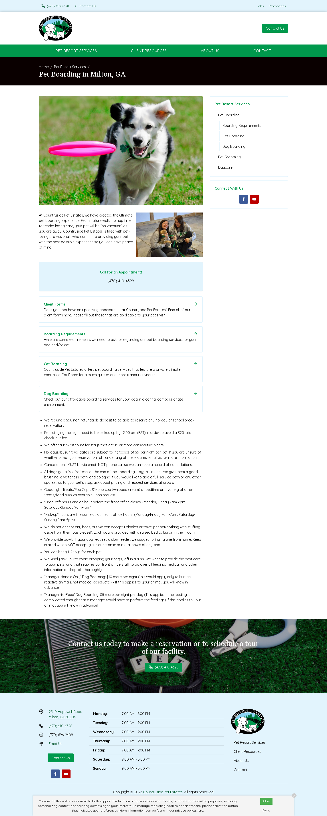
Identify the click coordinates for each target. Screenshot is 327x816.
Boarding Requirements (241, 125)
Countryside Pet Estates (163, 792)
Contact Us (275, 28)
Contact (262, 51)
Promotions (277, 6)
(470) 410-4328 (121, 280)
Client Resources (149, 51)
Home (44, 67)
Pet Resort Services (76, 51)
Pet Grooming (229, 157)
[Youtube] (254, 199)
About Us (210, 51)
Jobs (260, 6)
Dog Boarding (233, 146)
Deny (266, 810)
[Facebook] (243, 199)
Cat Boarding (233, 136)
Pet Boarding (229, 115)
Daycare (225, 167)
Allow (266, 801)
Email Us (55, 743)
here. (200, 810)
